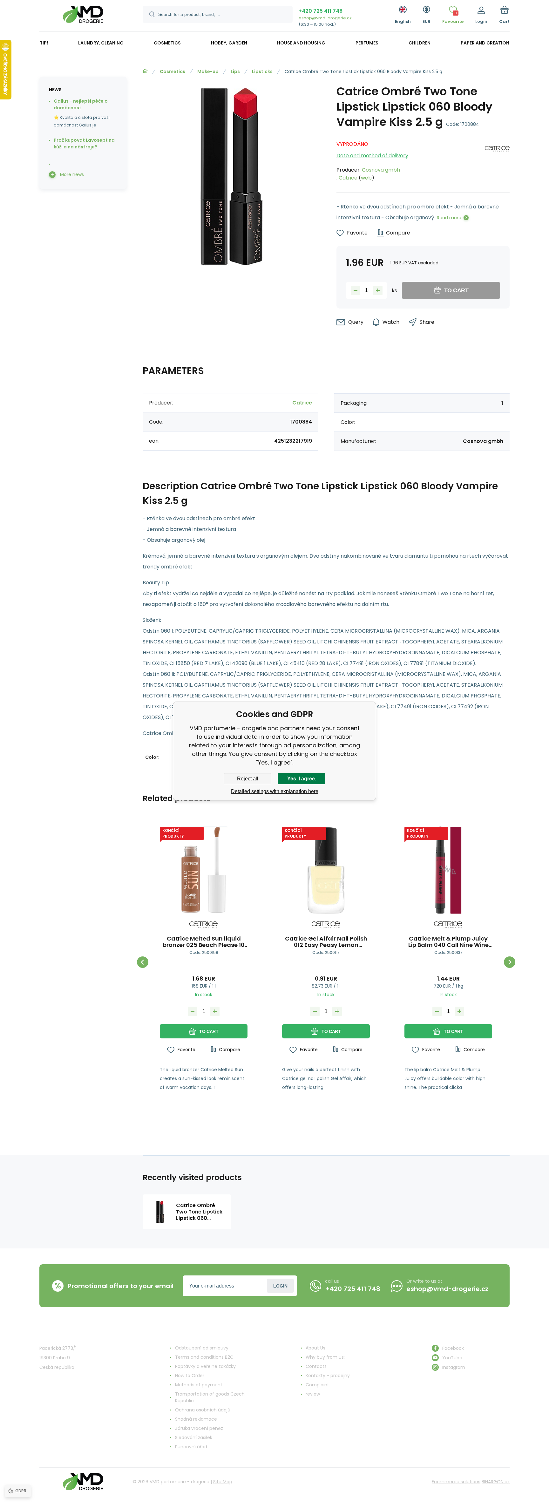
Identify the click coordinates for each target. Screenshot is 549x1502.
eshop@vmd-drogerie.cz (325, 18)
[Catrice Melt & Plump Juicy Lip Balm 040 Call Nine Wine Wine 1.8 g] (448, 870)
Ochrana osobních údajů (202, 1410)
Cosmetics (172, 71)
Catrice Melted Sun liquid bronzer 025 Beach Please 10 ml (204, 941)
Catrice (348, 177)
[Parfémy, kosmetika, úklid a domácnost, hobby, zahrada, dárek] (145, 71)
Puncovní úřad (191, 1447)
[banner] (83, 17)
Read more (449, 217)
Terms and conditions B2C (204, 1357)
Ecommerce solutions (456, 1481)
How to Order (189, 1375)
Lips (235, 71)
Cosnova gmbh (381, 169)
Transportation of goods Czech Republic (210, 1397)
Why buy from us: (325, 1357)
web (366, 177)
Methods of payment (198, 1385)
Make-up (208, 71)
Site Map (222, 1481)
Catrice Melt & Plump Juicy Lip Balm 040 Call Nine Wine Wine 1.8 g (448, 941)
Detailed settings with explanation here (274, 791)
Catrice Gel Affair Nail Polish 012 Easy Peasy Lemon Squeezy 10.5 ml (326, 941)
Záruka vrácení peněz (199, 1428)
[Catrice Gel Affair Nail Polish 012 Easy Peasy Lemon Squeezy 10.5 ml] (326, 870)
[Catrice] (497, 159)
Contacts (316, 1366)
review (313, 1394)
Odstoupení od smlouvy (201, 1348)
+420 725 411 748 (320, 11)
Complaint (317, 1385)
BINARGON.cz (496, 1481)
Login (280, 1285)
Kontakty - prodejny (328, 1375)
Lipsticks (262, 71)
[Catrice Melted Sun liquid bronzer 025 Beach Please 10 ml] (203, 870)
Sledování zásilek (193, 1437)
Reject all (247, 778)
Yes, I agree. (301, 778)
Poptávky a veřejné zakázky (205, 1366)
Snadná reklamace (196, 1419)
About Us (315, 1348)
